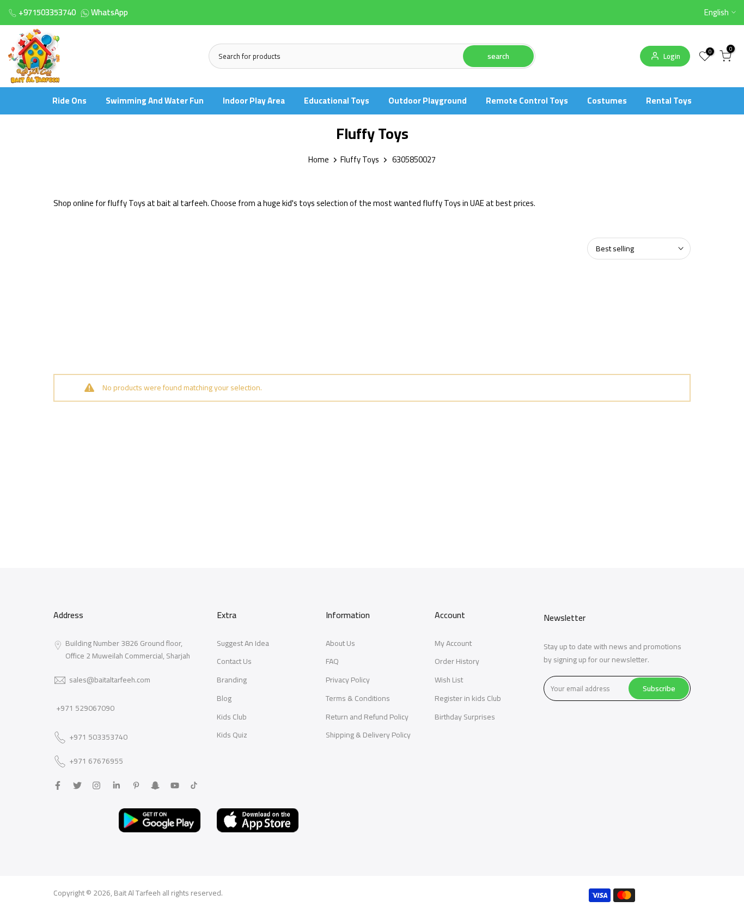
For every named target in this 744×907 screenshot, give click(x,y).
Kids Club (232, 717)
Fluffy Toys (359, 159)
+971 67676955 (96, 761)
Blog (224, 698)
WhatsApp (109, 12)
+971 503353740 (98, 737)
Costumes (607, 100)
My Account (453, 643)
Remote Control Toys (527, 100)
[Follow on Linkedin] (116, 785)
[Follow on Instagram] (96, 785)
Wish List (449, 680)
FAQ (332, 661)
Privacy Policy (348, 680)
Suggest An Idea (243, 643)
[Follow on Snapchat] (155, 785)
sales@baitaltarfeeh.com (109, 680)
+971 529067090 (85, 708)
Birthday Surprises (465, 717)
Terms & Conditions (358, 698)
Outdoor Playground (427, 100)
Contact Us (234, 661)
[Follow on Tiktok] (194, 785)
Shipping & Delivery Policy (368, 735)
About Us (340, 643)
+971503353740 (47, 12)
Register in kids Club (468, 698)
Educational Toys (336, 100)
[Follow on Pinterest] (136, 785)
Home (318, 159)
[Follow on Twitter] (77, 785)
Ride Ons (69, 100)
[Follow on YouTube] (174, 785)
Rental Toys (669, 100)
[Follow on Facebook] (57, 785)
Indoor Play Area (254, 100)
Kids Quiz (232, 735)
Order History (457, 661)
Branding (232, 680)
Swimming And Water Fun (155, 100)
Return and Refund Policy (367, 717)
